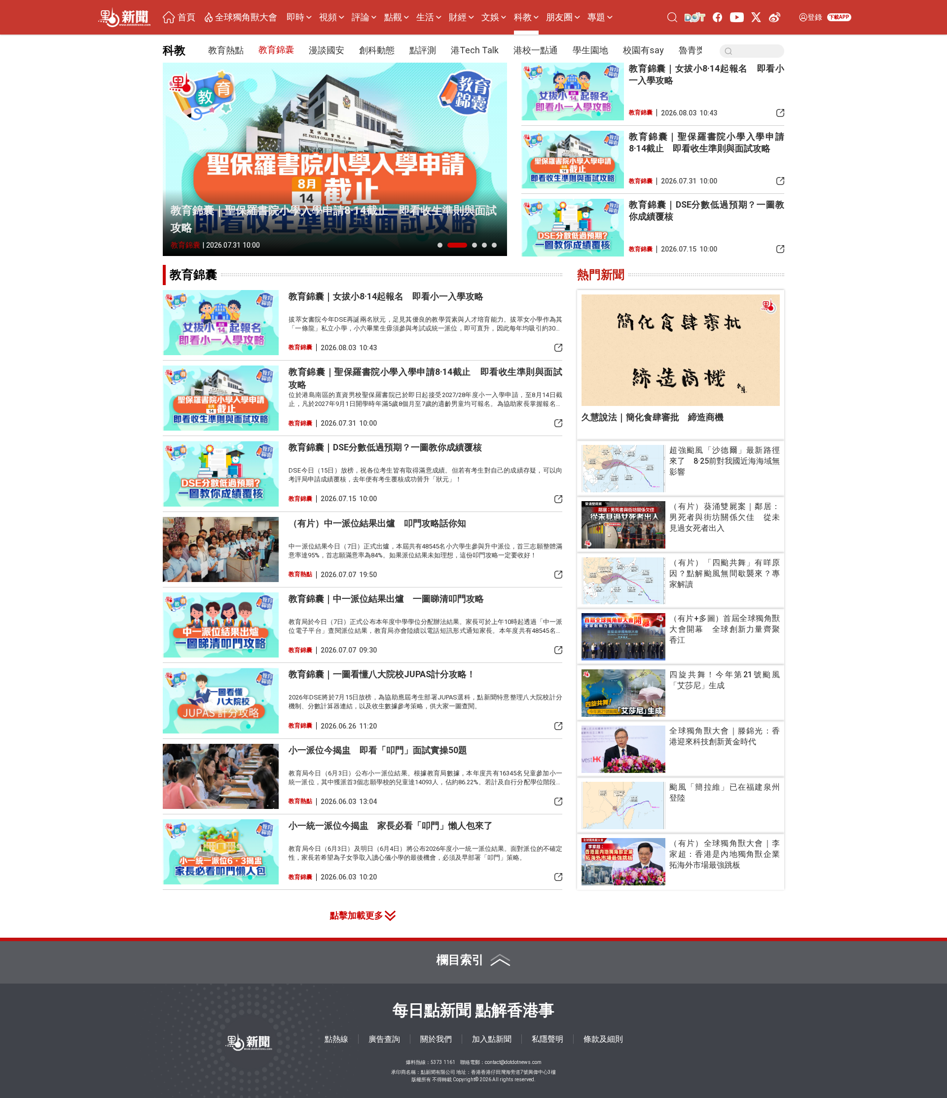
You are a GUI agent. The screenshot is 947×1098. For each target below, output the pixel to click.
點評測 (422, 50)
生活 (425, 17)
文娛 (490, 17)
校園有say (643, 50)
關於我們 (436, 1039)
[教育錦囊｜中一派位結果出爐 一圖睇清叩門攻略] (221, 625)
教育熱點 (226, 50)
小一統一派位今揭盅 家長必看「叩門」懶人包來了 (391, 825)
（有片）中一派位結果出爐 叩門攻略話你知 (377, 523)
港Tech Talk (475, 50)
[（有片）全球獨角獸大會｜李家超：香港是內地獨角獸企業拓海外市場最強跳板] (623, 861)
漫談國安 (326, 50)
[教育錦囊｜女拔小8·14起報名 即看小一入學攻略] (572, 91)
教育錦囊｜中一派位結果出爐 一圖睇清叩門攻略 (386, 598)
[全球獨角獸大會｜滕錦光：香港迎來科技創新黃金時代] (623, 749)
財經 (458, 17)
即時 (295, 17)
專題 (596, 17)
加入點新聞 (491, 1039)
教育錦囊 (276, 49)
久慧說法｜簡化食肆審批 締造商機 (653, 417)
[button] (439, 245)
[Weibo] (774, 17)
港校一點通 (535, 50)
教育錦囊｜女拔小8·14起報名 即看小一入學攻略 (706, 74)
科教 (523, 17)
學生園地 (590, 50)
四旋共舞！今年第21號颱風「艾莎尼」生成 (724, 680)
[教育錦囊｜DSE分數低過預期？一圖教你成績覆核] (572, 227)
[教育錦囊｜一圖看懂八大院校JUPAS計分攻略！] (221, 700)
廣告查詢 (384, 1039)
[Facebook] (718, 17)
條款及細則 (603, 1039)
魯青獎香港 (701, 50)
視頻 (328, 17)
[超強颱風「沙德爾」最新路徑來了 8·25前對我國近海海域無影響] (623, 468)
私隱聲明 (547, 1039)
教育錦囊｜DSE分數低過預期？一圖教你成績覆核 (706, 210)
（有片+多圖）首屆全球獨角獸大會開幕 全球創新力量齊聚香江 (724, 629)
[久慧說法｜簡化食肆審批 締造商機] (681, 350)
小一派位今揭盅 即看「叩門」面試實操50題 (378, 750)
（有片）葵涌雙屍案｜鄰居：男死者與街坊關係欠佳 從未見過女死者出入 (724, 517)
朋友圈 (559, 17)
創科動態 (377, 50)
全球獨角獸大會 (246, 17)
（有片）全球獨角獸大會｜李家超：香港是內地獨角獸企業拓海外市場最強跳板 (724, 854)
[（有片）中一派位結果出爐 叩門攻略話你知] (221, 549)
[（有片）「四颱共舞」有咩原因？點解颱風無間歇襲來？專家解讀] (623, 581)
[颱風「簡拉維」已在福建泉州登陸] (623, 805)
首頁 (186, 17)
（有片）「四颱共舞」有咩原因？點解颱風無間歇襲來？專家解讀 (724, 573)
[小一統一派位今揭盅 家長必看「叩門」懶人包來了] (221, 851)
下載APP (839, 17)
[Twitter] (756, 17)
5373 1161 (443, 1062)
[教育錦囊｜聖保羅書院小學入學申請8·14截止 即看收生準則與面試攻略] (335, 159)
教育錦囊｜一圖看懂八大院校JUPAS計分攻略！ (382, 674)
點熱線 (336, 1039)
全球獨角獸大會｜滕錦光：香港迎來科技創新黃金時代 (724, 736)
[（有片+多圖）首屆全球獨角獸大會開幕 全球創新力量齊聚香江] (623, 636)
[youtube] (736, 17)
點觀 (393, 17)
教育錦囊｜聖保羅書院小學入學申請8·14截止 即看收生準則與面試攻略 (334, 219)
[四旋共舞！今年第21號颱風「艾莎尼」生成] (623, 693)
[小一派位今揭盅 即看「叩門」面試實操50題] (221, 776)
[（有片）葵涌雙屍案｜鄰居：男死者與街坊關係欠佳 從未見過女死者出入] (623, 525)
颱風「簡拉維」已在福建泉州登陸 (724, 792)
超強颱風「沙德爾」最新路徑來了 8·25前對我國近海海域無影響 (724, 460)
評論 (360, 17)
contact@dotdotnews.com (513, 1062)
